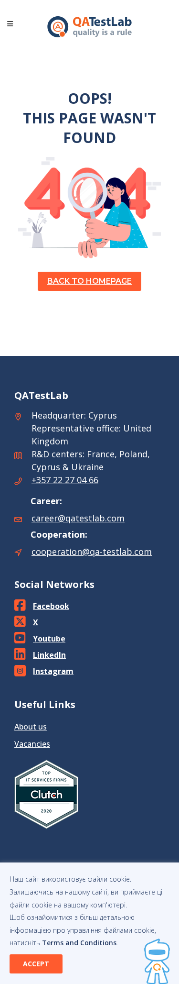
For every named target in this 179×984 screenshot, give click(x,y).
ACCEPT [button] (36, 963)
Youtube (49, 638)
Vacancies (32, 744)
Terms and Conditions (79, 942)
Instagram (53, 671)
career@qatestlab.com (78, 518)
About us (30, 726)
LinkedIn (49, 655)
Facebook (51, 606)
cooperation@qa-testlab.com (92, 551)
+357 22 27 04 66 (65, 480)
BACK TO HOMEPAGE (89, 281)
